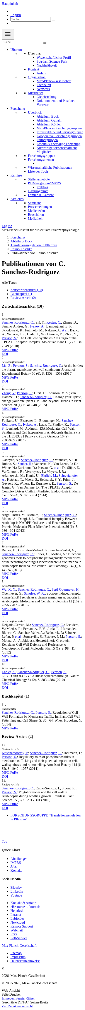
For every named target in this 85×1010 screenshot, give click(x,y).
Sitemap (16, 953)
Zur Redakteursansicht (17, 1006)
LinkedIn (16, 891)
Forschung (17, 108)
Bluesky (16, 887)
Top (4, 841)
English (15, 15)
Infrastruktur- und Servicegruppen (60, 132)
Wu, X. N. (9, 589)
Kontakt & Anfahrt (23, 903)
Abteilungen (18, 859)
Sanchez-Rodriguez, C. (18, 322)
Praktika (42, 187)
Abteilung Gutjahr (49, 120)
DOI (5, 354)
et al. (65, 330)
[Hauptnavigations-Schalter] (8, 34)
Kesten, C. (53, 322)
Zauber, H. (24, 464)
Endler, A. (9, 672)
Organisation (37, 77)
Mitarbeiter (35, 93)
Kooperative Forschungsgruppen (59, 136)
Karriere (16, 175)
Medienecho (36, 211)
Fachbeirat (44, 85)
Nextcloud (17, 922)
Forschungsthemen (41, 159)
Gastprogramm (38, 191)
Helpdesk (17, 910)
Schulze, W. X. (34, 593)
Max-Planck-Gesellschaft (54, 81)
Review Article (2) (23, 298)
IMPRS (15, 862)
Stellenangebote (39, 179)
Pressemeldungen (40, 207)
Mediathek (35, 218)
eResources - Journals (25, 907)
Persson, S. (9, 338)
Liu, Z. (6, 365)
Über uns (16, 49)
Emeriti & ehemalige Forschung (58, 144)
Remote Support (21, 926)
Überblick (35, 112)
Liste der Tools (38, 171)
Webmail (16, 930)
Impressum (18, 957)
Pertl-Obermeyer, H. (66, 589)
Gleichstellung (46, 97)
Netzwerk (43, 89)
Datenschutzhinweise (25, 961)
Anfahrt (42, 73)
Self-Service (18, 938)
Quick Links (11, 850)
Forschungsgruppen (41, 156)
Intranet (15, 914)
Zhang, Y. (8, 393)
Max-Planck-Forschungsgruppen (59, 128)
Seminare (34, 203)
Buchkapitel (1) (21, 294)
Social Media (11, 879)
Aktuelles (17, 199)
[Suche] (53, 20)
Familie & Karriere (41, 195)
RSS (13, 934)
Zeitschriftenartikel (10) (26, 290)
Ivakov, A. (37, 326)
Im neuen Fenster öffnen (18, 998)
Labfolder (17, 918)
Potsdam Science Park (52, 61)
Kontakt (33, 69)
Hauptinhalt (10, 3)
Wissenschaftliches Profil (54, 57)
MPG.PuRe (10, 350)
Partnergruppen (47, 140)
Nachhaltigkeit (47, 65)
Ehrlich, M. (49, 475)
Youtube (16, 895)
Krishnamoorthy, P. (15, 753)
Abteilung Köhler (49, 124)
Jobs (13, 866)
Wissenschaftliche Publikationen (50, 167)
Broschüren (36, 214)
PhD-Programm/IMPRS (44, 183)
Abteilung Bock (48, 116)
